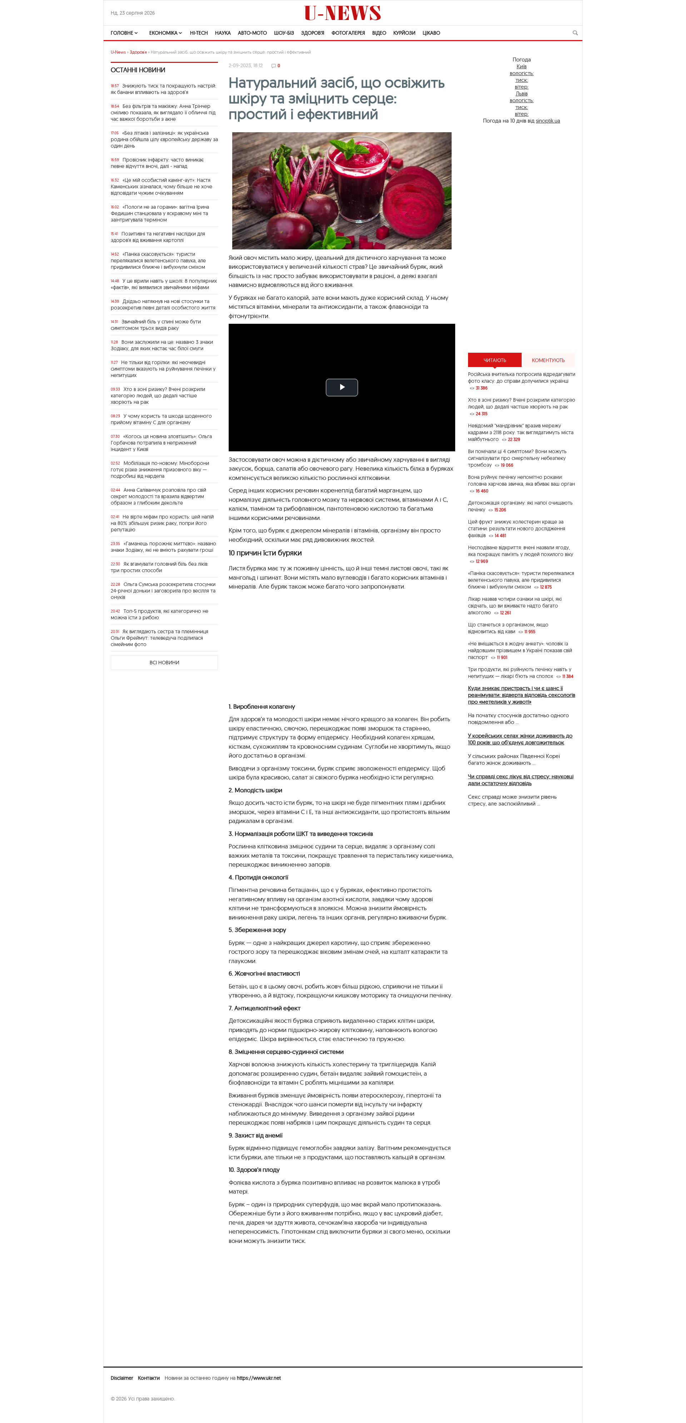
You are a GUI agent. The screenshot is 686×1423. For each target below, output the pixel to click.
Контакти (149, 1378)
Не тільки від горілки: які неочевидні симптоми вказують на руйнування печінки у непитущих (163, 368)
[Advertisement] (342, 650)
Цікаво (431, 33)
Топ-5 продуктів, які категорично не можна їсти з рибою (159, 614)
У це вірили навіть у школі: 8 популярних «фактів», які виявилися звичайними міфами (164, 284)
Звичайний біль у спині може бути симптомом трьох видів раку (156, 324)
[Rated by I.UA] (126, 1412)
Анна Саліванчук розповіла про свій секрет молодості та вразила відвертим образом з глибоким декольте (158, 496)
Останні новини (138, 70)
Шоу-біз (284, 33)
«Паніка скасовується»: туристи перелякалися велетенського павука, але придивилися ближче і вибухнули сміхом (158, 260)
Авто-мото (252, 33)
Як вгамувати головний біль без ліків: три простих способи (159, 567)
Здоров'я (312, 33)
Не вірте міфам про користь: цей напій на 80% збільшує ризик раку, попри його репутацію (162, 523)
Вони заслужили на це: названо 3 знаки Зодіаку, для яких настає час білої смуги (162, 345)
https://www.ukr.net (259, 1378)
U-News (118, 52)
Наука (223, 33)
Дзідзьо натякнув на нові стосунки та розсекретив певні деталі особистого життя (163, 304)
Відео (379, 33)
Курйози (404, 33)
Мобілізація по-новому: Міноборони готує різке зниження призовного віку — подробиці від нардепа (160, 469)
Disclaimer (122, 1378)
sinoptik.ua (548, 120)
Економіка (163, 33)
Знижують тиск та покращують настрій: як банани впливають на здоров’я (163, 89)
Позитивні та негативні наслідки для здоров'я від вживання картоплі (158, 236)
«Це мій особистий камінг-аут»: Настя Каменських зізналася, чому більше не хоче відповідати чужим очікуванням (161, 186)
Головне (122, 33)
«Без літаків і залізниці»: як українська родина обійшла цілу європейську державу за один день (164, 139)
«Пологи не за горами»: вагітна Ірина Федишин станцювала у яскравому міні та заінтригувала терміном (160, 213)
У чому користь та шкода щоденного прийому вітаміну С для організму (161, 419)
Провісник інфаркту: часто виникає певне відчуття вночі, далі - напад (157, 163)
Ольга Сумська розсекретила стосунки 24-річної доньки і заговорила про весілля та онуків (163, 590)
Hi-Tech (199, 33)
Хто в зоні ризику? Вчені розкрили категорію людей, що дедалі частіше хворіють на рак (158, 395)
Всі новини (164, 662)
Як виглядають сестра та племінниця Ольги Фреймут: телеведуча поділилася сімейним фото (159, 638)
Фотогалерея (348, 33)
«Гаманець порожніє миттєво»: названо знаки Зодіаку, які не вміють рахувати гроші (163, 546)
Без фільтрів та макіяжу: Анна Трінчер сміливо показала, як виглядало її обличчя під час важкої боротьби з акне (163, 112)
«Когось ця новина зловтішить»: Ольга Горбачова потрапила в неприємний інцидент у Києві (161, 442)
